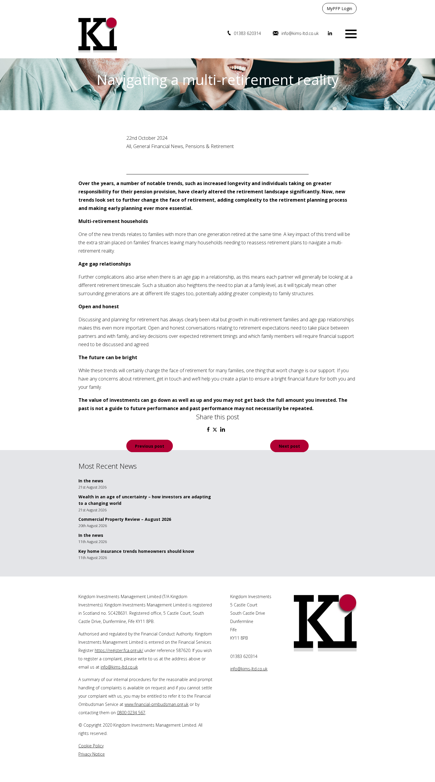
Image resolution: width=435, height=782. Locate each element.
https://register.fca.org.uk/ (119, 650)
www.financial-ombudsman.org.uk (156, 704)
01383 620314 (247, 33)
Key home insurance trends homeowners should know (136, 551)
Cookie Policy (91, 746)
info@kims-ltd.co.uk (300, 33)
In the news (90, 481)
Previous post (149, 446)
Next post (289, 446)
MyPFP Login (339, 8)
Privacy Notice (91, 754)
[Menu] (351, 33)
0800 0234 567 (131, 712)
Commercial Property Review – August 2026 (124, 519)
